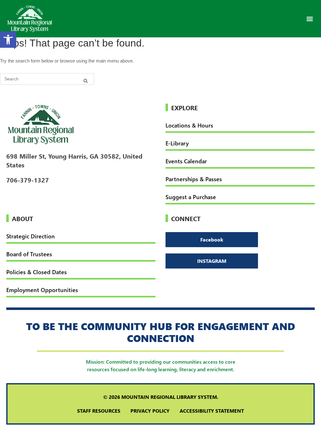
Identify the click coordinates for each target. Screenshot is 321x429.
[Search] (85, 80)
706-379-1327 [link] (27, 179)
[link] (8, 39)
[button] (309, 19)
